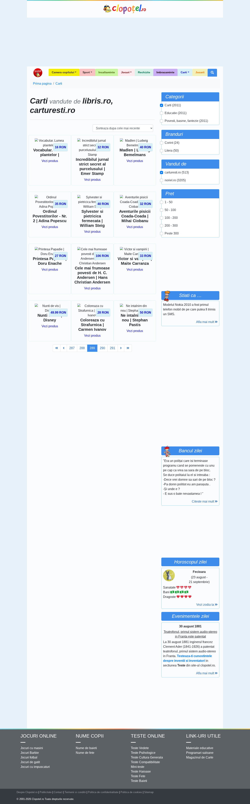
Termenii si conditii (75, 792)
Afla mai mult (205, 322)
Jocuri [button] (125, 72)
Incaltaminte (106, 72)
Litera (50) (172, 150)
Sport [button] (86, 72)
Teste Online (148, 736)
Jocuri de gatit (30, 762)
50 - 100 (170, 210)
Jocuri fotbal (29, 757)
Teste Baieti (139, 781)
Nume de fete (85, 752)
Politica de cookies (131, 792)
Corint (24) (172, 142)
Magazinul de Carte (199, 757)
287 (72, 348)
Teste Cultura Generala (147, 757)
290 (102, 348)
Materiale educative (199, 748)
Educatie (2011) (176, 113)
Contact (58, 792)
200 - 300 (171, 225)
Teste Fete (138, 776)
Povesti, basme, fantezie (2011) (186, 121)
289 (92, 348)
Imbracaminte (165, 72)
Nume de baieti (86, 748)
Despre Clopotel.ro (27, 792)
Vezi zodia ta (205, 604)
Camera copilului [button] (63, 72)
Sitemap (149, 792)
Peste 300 (172, 233)
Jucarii (200, 72)
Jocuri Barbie (30, 752)
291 (112, 348)
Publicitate (46, 792)
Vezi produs (50, 161)
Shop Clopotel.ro (37, 72)
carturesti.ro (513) (177, 172)
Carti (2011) (173, 105)
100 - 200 (171, 217)
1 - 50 (168, 202)
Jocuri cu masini (32, 748)
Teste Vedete (140, 748)
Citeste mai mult (203, 501)
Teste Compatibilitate (145, 762)
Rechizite (144, 72)
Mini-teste (137, 766)
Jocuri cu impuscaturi (35, 766)
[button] (212, 73)
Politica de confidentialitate (103, 792)
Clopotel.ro (125, 9)
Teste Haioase (141, 771)
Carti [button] (184, 72)
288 (82, 348)
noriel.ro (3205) (175, 180)
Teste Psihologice (143, 752)
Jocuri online (39, 736)
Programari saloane (199, 752)
